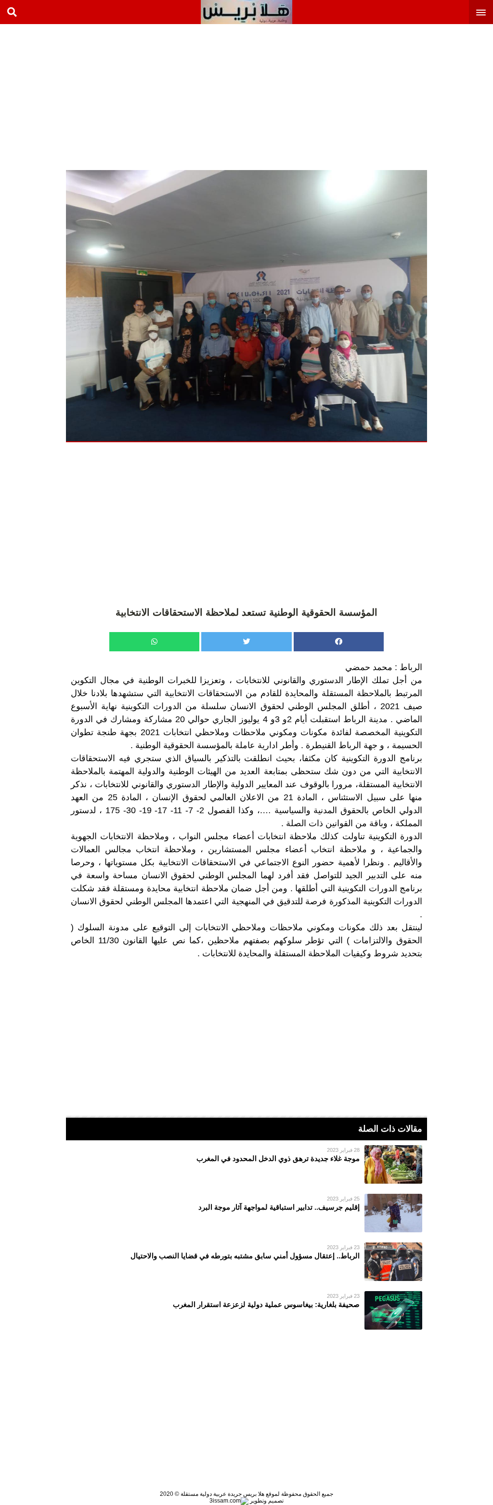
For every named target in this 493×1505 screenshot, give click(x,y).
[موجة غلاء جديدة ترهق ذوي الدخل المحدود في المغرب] (246, 1164)
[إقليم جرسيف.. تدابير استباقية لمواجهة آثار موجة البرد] (246, 1213)
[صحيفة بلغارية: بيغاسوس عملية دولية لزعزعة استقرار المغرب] (246, 1310)
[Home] (246, 12)
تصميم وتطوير (266, 1500)
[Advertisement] (421, 96)
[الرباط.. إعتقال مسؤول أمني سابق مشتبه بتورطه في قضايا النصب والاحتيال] (246, 1262)
